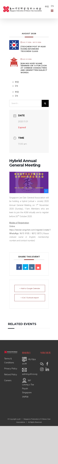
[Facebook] (47, 363)
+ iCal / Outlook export (30, 298)
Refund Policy (10, 374)
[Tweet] (25, 267)
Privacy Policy (10, 368)
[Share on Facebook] (19, 267)
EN (52, 6)
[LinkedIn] (47, 369)
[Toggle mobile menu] (52, 10)
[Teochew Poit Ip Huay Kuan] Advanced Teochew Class (33, 48)
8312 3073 (37, 233)
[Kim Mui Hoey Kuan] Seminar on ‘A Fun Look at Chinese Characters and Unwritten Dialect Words (34, 68)
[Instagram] (42, 369)
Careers (7, 380)
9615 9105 (24, 233)
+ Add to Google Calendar (29, 288)
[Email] (38, 267)
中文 (47, 6)
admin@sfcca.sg (29, 374)
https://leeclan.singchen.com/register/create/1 (30, 230)
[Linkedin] (32, 267)
